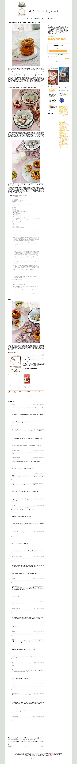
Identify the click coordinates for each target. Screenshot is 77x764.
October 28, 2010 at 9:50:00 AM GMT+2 (38, 450)
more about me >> (51, 36)
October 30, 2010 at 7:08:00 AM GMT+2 (38, 631)
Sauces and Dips (65, 136)
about (60, 106)
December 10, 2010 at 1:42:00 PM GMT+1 (38, 716)
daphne (13, 654)
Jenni (12, 662)
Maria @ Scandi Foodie (15, 648)
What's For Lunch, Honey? (19, 737)
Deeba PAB (13, 473)
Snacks (29, 394)
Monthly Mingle (64, 128)
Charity (65, 111)
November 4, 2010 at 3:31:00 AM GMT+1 (38, 662)
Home (24, 18)
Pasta (64, 129)
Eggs (64, 116)
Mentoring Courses (36, 22)
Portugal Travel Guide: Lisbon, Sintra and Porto (63, 83)
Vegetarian (61, 147)
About (28, 18)
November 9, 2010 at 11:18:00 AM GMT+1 (38, 683)
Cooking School (43, 22)
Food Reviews (66, 119)
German (60, 123)
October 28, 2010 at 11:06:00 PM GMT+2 (38, 571)
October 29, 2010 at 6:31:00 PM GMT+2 (38, 616)
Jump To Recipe (66, 125)
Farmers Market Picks (63, 118)
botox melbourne (14, 601)
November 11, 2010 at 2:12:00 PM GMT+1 (38, 693)
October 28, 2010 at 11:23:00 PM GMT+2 (38, 578)
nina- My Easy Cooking (15, 429)
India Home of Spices (44, 27)
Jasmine (13, 419)
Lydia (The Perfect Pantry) (16, 490)
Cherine (13, 466)
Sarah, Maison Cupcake (15, 693)
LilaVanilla (13, 578)
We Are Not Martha (15, 521)
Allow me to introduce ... (53, 98)
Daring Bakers (38, 71)
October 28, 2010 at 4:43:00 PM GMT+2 (38, 505)
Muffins (60, 129)
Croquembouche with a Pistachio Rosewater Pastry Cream (12, 387)
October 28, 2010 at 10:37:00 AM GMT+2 (38, 473)
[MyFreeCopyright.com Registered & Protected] (38, 758)
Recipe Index (44, 19)
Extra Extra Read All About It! (52, 105)
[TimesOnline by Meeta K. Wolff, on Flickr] (58, 61)
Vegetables (61, 145)
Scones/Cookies (65, 137)
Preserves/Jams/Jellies (62, 133)
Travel (48, 18)
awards (64, 106)
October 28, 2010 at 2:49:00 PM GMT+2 (38, 496)
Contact (51, 18)
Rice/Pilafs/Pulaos (61, 135)
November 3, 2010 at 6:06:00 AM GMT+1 (38, 654)
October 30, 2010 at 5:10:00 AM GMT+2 (38, 624)
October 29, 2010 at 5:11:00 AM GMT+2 (38, 601)
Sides (67, 138)
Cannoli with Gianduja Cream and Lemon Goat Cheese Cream (19, 387)
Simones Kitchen (14, 548)
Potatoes (60, 132)
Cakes (67, 109)
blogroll (65, 107)
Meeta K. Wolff (14, 639)
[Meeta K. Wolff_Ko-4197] (52, 25)
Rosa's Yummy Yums (15, 531)
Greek (66, 123)
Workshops (36, 19)
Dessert (66, 114)
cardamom (30, 138)
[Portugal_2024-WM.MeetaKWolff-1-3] (64, 81)
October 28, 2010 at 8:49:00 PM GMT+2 (38, 548)
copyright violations (61, 113)
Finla (12, 443)
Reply (12, 409)
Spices (60, 141)
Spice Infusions (65, 140)
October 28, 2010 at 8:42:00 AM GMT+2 (38, 429)
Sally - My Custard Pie (15, 701)
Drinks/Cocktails (61, 115)
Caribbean (66, 110)
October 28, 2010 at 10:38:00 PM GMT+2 (38, 564)
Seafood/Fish (64, 138)
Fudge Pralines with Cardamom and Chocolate (27, 386)
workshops (66, 147)
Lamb (60, 126)
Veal (65, 144)
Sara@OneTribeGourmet (16, 608)
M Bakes (65, 126)
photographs (61, 130)
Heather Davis (14, 683)
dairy (66, 113)
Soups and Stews (64, 139)
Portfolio (31, 18)
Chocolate (61, 112)
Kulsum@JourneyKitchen (16, 450)
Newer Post (10, 746)
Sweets (32, 394)
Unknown (13, 624)
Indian (60, 125)
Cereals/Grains (61, 111)
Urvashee (13, 483)
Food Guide (44, 24)
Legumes (62, 126)
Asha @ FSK (13, 505)
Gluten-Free (63, 123)
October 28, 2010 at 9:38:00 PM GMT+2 (38, 556)
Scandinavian (61, 137)
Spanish (62, 140)
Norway (62, 129)
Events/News (61, 117)
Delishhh (13, 631)
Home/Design (63, 124)
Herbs (60, 124)
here (21, 196)
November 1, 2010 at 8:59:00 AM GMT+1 (38, 639)
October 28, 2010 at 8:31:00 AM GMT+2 (38, 419)
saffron (25, 138)
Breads (66, 108)
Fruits (63, 122)
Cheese (67, 111)
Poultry (63, 132)
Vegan (67, 144)
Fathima (13, 676)
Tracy (13, 571)
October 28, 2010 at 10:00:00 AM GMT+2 (38, 457)
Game (66, 122)
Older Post (42, 746)
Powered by (55, 54)
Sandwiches (61, 136)
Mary (12, 616)
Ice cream (67, 124)
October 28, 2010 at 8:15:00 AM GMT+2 (38, 404)
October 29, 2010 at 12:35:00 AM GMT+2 (38, 586)
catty (12, 564)
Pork (65, 131)
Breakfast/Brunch (13, 394)
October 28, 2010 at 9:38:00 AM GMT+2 (38, 443)
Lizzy (12, 669)
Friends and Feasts (25, 394)
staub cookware (14, 708)
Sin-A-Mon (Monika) (15, 716)
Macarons (60, 127)
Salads (66, 135)
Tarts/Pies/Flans (62, 142)
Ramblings (61, 134)
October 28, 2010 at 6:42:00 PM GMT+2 (38, 531)
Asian (62, 106)
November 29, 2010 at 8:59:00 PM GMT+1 (38, 708)
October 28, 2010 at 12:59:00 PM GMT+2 (38, 483)
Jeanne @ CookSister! (15, 586)
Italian (62, 125)
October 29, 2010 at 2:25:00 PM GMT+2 (38, 608)
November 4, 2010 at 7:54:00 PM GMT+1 (38, 669)
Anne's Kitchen (14, 437)
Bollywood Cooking (62, 108)
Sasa (12, 496)
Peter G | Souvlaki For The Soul (17, 556)
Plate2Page (62, 131)
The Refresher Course (36, 25)
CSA (64, 113)
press (66, 133)
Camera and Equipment (62, 110)
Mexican (63, 127)
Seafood (60, 138)
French (60, 121)
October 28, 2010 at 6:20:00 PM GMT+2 (38, 521)
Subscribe (58, 50)
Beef (63, 107)
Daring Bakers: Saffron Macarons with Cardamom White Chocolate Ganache (53, 90)
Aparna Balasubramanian (16, 457)
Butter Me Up (13, 133)
